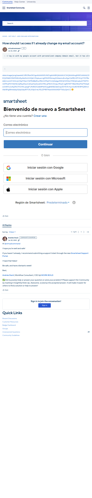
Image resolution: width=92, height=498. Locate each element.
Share (5, 216)
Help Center (19, 1)
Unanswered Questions (46, 332)
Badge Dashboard (9, 325)
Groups (5, 329)
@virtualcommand (12, 243)
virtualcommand (14, 48)
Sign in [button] (44, 305)
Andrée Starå (13, 238)
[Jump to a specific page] (88, 232)
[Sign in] (88, 8)
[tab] (7, 225)
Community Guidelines (11, 335)
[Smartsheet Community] (16, 8)
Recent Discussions (9, 318)
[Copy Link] (18, 51)
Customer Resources (10, 322)
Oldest (11, 232)
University (31, 1)
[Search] (84, 8)
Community (7, 1)
